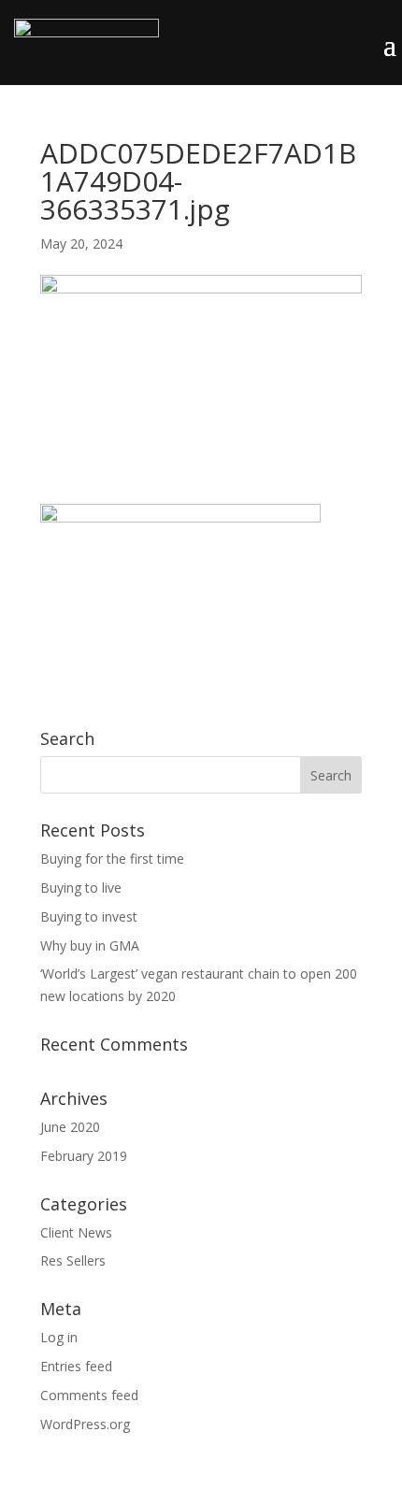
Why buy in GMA (89, 945)
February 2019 (83, 1156)
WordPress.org (85, 1424)
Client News (76, 1232)
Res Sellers (73, 1260)
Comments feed (89, 1395)
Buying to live (81, 887)
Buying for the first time (112, 858)
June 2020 (70, 1127)
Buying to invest (88, 916)
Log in (59, 1337)
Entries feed (76, 1366)
